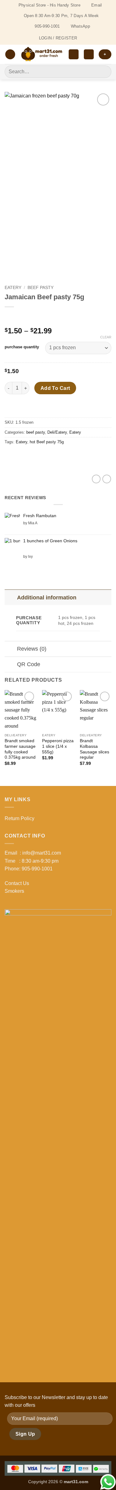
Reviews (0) (31, 649)
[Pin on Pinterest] (55, 456)
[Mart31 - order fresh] (42, 54)
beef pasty (41, 287)
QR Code (28, 664)
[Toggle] (11, 597)
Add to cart (55, 388)
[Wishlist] (74, 54)
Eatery (13, 287)
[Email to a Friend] (44, 456)
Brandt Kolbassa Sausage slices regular (94, 749)
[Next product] (10, 317)
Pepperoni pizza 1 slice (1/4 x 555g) (58, 746)
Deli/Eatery (57, 432)
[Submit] (104, 71)
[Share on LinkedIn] (66, 456)
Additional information (46, 597)
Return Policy (19, 818)
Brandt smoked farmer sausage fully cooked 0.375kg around (20, 749)
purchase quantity (22, 347)
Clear (105, 337)
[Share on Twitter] (33, 456)
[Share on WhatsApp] (10, 456)
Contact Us (17, 883)
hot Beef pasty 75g (47, 442)
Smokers (14, 891)
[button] (10, 54)
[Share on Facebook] (21, 456)
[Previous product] (22, 317)
